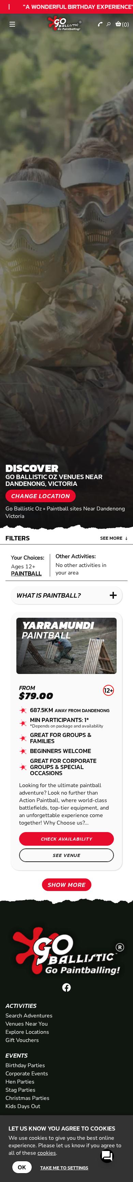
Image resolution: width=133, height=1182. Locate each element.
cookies (47, 1153)
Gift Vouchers (22, 1040)
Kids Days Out (22, 1106)
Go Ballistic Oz (23, 508)
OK (22, 1167)
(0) (125, 24)
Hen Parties (19, 1082)
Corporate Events (26, 1073)
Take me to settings (64, 1167)
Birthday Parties (25, 1065)
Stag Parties (20, 1090)
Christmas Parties (27, 1098)
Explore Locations (27, 1032)
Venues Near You (26, 1024)
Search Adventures (29, 1015)
